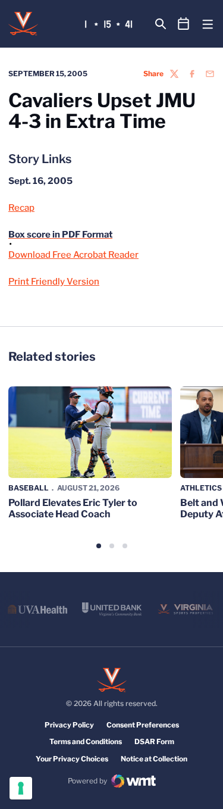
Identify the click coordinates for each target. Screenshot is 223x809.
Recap (21, 207)
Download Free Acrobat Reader (73, 254)
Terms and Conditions (85, 741)
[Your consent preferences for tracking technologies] (21, 788)
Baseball (28, 487)
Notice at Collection (154, 758)
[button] (98, 546)
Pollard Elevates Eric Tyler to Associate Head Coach (72, 508)
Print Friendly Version (53, 281)
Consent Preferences (142, 724)
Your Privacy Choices (72, 758)
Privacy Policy (69, 724)
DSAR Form (154, 741)
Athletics (201, 487)
